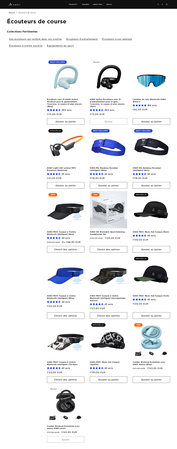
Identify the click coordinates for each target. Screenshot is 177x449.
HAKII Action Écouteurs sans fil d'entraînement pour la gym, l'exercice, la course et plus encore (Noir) (107, 102)
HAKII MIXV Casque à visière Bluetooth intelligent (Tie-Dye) (62, 363)
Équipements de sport (60, 45)
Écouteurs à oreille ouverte (25, 45)
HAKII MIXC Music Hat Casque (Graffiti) (104, 363)
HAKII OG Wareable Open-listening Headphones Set (107, 233)
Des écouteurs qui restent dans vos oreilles (35, 39)
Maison (12, 13)
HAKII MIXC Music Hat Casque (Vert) (151, 296)
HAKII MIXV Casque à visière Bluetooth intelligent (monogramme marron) (108, 298)
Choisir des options (65, 249)
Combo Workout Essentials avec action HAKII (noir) (63, 427)
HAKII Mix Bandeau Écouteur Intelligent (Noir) (147, 169)
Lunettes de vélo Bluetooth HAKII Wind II (149, 100)
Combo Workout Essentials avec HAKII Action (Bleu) (149, 363)
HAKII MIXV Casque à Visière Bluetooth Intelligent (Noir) (61, 233)
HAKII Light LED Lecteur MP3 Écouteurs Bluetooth (61, 169)
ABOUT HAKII (97, 4)
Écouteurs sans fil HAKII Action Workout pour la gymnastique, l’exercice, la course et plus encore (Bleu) (64, 102)
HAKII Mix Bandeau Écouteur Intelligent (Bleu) (104, 169)
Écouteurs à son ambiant (117, 39)
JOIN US (109, 4)
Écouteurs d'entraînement (82, 39)
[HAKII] (14, 4)
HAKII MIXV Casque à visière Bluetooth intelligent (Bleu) (61, 297)
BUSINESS (85, 4)
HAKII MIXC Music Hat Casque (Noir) (151, 232)
